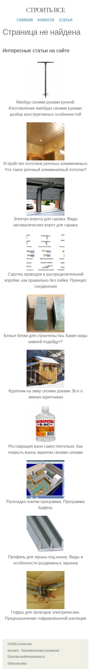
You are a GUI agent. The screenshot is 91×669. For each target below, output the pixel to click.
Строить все (45, 9)
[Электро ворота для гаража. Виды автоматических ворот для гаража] (45, 212)
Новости (45, 19)
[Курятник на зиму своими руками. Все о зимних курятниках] (45, 385)
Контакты (13, 650)
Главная (25, 19)
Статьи (66, 19)
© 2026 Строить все (20, 643)
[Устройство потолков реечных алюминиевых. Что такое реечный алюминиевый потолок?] (45, 157)
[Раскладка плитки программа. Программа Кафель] (45, 495)
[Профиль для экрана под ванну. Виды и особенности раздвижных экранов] (45, 551)
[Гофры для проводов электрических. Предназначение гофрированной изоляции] (45, 606)
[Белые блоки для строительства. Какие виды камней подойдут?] (45, 329)
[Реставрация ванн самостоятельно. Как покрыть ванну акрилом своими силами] (45, 440)
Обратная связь (17, 663)
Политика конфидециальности (26, 656)
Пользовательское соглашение (40, 650)
